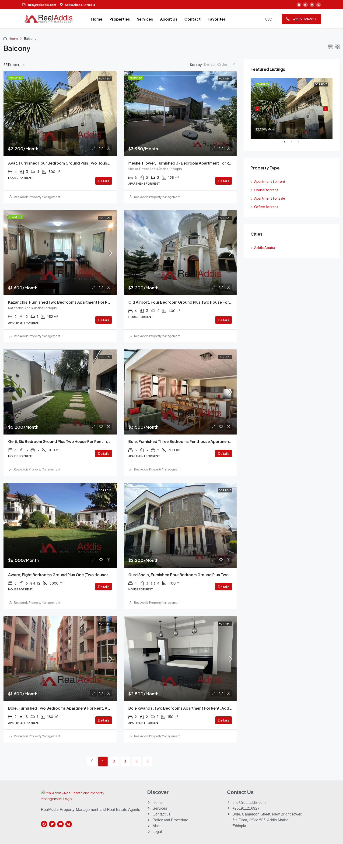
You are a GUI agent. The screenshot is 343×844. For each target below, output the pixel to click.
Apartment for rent (269, 181)
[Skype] (318, 4)
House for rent (266, 189)
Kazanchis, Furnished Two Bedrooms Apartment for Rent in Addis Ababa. (76, 302)
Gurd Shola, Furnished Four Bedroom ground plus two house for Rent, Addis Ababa (205, 574)
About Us (168, 19)
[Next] (147, 761)
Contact (192, 19)
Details (103, 181)
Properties (119, 19)
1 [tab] (287, 143)
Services (145, 19)
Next (325, 108)
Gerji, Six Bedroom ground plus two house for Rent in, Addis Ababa (70, 441)
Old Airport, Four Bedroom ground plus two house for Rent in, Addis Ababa (198, 302)
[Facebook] (299, 4)
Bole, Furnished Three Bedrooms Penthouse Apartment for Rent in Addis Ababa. (202, 441)
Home (96, 19)
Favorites (217, 19)
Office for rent (266, 206)
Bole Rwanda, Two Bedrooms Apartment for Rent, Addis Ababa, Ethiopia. (196, 708)
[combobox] (219, 64)
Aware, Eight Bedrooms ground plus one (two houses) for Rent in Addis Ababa (81, 574)
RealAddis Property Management (37, 197)
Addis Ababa (264, 247)
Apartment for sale (269, 198)
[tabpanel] (291, 108)
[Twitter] (305, 4)
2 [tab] (294, 143)
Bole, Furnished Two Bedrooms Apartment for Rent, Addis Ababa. (69, 708)
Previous (257, 108)
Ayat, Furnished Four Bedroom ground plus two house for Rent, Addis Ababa (79, 163)
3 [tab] (301, 143)
